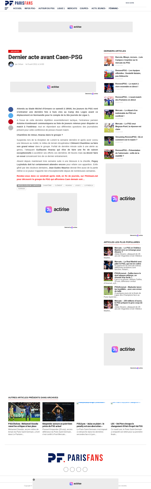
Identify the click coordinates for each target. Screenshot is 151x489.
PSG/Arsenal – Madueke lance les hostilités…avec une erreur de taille (128, 289)
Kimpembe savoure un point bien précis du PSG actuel (57, 425)
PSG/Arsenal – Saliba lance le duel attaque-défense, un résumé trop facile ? (128, 275)
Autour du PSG (46, 8)
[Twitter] (72, 469)
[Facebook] (66, 469)
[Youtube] (78, 469)
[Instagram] (85, 469)
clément (58, 185)
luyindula (88, 185)
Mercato (72, 8)
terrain (21, 189)
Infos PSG (30, 8)
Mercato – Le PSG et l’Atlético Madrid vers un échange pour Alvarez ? (128, 250)
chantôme (47, 185)
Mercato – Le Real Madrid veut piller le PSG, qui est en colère (128, 263)
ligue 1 (78, 185)
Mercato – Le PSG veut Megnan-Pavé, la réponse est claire (128, 126)
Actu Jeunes (98, 8)
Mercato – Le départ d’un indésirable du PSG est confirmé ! (126, 113)
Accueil (17, 8)
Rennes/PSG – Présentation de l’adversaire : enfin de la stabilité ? (127, 153)
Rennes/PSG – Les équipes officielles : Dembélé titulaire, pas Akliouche (128, 73)
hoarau (68, 185)
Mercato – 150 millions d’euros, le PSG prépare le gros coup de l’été (128, 303)
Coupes (84, 8)
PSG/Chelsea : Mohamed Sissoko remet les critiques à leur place (23, 425)
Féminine (113, 8)
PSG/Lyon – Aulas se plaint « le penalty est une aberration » (90, 425)
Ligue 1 (61, 8)
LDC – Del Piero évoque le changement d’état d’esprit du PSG (127, 425)
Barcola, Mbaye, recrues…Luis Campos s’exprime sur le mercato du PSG (129, 60)
